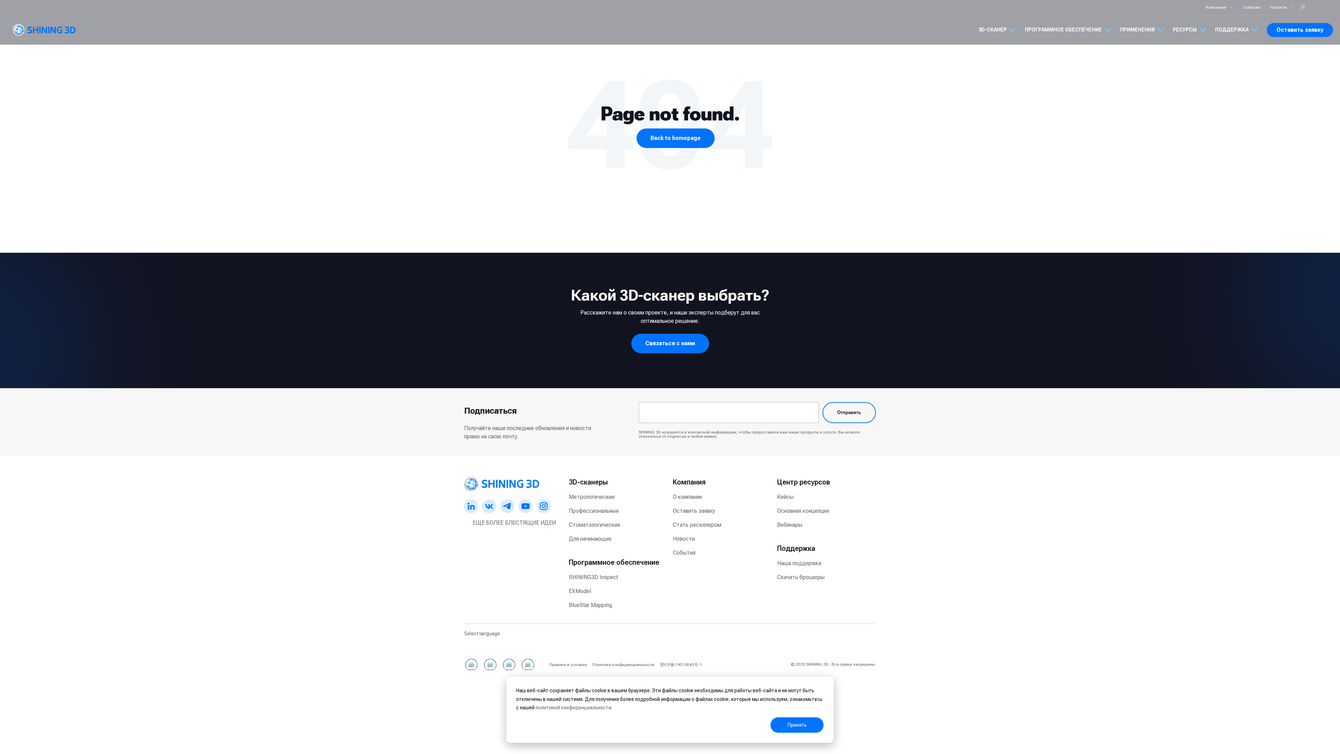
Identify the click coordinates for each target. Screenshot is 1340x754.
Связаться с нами (670, 343)
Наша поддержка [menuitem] (799, 563)
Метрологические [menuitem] (592, 497)
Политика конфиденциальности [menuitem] (623, 664)
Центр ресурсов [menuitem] (803, 482)
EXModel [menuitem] (580, 591)
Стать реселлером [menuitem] (697, 525)
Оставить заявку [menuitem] (694, 511)
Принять (797, 725)
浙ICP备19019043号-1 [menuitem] (681, 664)
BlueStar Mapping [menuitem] (590, 605)
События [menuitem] (684, 552)
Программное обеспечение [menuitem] (614, 562)
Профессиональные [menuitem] (594, 511)
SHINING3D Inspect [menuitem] (593, 577)
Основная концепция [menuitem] (803, 511)
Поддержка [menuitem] (796, 548)
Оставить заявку (1299, 30)
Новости (1278, 7)
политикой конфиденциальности (573, 707)
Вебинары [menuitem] (789, 525)
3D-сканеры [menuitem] (588, 482)
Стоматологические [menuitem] (594, 525)
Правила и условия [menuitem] (568, 664)
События (1251, 7)
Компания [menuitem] (689, 482)
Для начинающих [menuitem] (590, 538)
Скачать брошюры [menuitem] (801, 577)
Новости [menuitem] (684, 538)
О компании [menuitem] (687, 497)
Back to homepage (675, 138)
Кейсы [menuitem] (785, 497)
